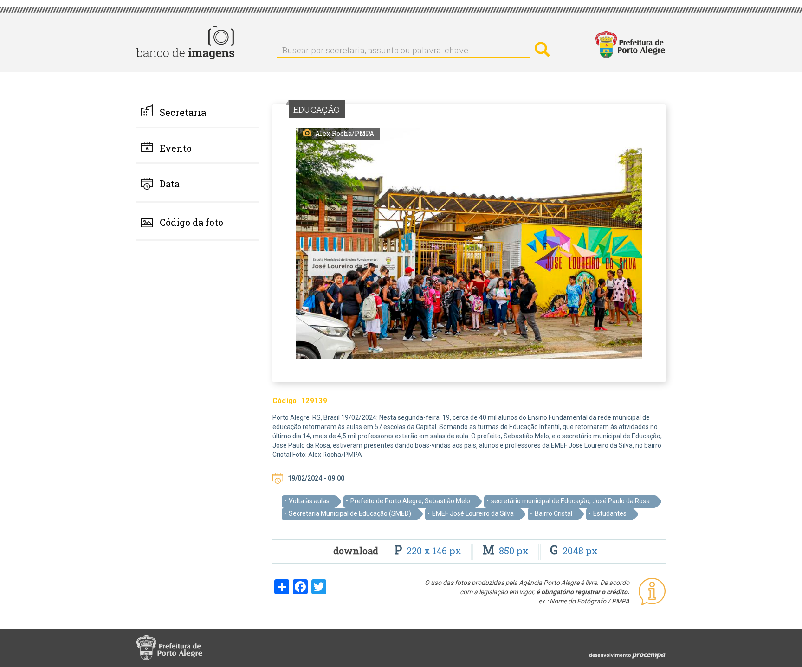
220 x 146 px (429, 551)
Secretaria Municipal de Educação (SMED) (350, 513)
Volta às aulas (309, 501)
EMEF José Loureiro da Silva (473, 513)
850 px (507, 551)
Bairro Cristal (553, 513)
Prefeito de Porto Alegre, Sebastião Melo (410, 501)
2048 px (574, 551)
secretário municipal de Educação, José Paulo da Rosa (570, 501)
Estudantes (610, 513)
